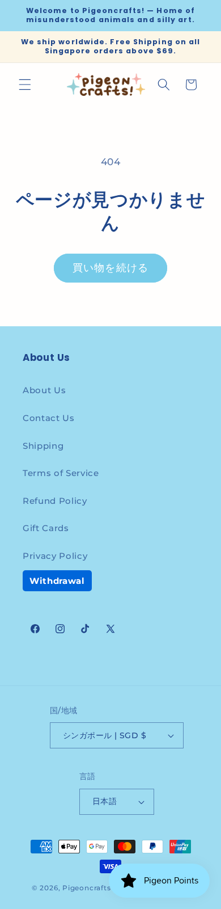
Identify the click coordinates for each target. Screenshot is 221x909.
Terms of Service (61, 473)
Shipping (43, 445)
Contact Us (49, 418)
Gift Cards (46, 528)
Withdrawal (57, 580)
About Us (44, 390)
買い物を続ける (110, 268)
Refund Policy (55, 500)
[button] (25, 84)
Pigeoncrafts (86, 887)
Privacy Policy (55, 555)
